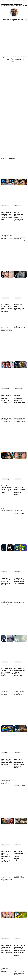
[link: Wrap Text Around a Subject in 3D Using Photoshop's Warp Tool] (7, 550)
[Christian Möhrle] (16, 730)
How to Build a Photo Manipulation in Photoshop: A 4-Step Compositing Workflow (6, 856)
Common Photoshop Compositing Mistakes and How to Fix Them (19, 399)
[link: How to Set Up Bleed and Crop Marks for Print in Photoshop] (7, 732)
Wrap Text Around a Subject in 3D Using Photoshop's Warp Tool (7, 581)
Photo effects (17, 297)
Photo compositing (18, 388)
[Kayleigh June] (3, 916)
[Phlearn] (16, 276)
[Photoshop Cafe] (3, 730)
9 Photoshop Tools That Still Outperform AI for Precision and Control (19, 581)
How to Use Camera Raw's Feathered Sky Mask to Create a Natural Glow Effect (19, 763)
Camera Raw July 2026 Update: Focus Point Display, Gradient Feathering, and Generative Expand (19, 950)
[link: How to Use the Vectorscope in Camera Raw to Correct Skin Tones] (7, 458)
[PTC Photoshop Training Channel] (3, 366)
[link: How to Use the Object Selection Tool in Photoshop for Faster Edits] (20, 641)
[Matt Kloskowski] (16, 457)
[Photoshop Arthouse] (16, 183)
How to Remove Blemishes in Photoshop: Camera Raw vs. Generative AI (6, 399)
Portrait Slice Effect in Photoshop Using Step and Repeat (19, 307)
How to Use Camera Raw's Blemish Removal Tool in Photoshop (6, 308)
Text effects (4, 571)
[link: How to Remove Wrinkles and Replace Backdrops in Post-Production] (7, 918)
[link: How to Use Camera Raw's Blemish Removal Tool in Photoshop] (7, 277)
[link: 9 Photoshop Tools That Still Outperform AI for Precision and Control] (20, 550)
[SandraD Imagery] (16, 640)
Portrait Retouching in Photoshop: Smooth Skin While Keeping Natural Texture (19, 217)
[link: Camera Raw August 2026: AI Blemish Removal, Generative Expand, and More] (20, 458)
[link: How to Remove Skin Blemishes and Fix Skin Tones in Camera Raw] (7, 185)
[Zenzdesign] (3, 183)
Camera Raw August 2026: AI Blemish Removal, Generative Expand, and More (19, 490)
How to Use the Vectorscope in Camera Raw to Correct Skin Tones (6, 489)
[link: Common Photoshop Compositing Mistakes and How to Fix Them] (20, 368)
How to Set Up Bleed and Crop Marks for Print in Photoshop (6, 761)
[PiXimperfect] (3, 276)
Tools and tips (17, 479)
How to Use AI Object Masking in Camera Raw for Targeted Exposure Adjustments (20, 856)
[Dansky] (3, 822)
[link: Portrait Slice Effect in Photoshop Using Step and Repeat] (20, 277)
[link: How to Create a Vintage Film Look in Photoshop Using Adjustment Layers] (7, 641)
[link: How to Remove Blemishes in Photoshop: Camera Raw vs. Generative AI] (7, 368)
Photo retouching (5, 205)
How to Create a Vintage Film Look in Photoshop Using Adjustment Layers (7, 672)
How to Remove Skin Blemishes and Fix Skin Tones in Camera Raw (6, 216)
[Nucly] (16, 366)
